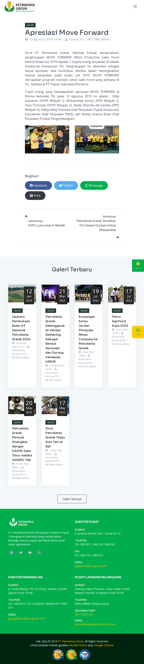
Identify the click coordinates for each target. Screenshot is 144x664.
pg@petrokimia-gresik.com (91, 566)
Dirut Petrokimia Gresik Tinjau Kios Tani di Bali (55, 437)
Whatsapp (95, 185)
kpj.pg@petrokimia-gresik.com (26, 618)
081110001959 (84, 614)
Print (37, 196)
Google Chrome (103, 645)
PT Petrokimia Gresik (70, 641)
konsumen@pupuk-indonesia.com (95, 624)
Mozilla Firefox (78, 645)
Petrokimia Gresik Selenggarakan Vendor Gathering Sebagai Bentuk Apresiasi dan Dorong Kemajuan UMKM (55, 339)
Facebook (40, 185)
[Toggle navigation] (135, 6)
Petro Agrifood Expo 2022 (120, 321)
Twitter (68, 185)
